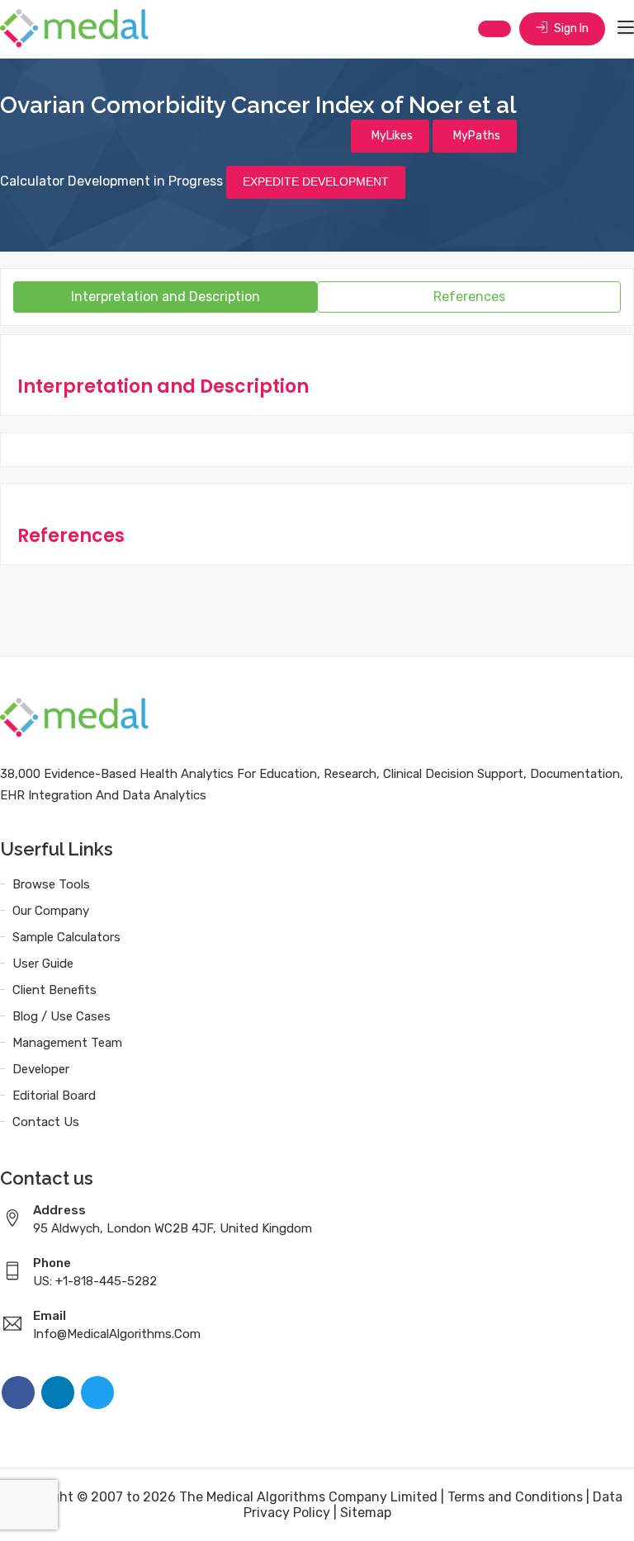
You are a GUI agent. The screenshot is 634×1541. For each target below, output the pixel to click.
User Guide (42, 963)
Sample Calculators (66, 937)
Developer (40, 1069)
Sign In (570, 28)
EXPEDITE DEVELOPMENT (316, 181)
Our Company (50, 910)
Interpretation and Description (165, 296)
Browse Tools (51, 884)
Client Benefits (54, 990)
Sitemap (365, 1512)
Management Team (67, 1042)
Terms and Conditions (515, 1497)
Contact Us (45, 1122)
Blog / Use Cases (61, 1016)
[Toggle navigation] (625, 28)
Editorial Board (54, 1095)
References (469, 296)
